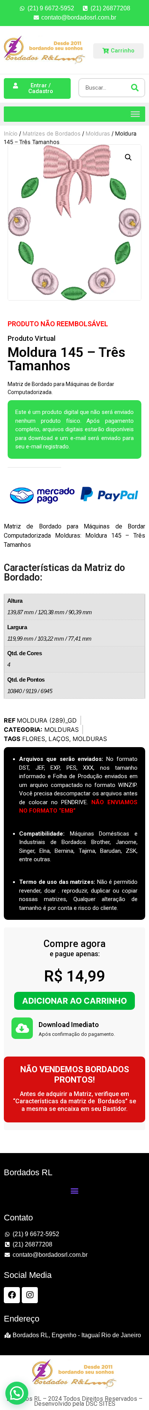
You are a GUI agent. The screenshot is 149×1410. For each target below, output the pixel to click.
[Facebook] (12, 1295)
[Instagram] (30, 1295)
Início (11, 133)
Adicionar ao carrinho (74, 1001)
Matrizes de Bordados (52, 133)
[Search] (134, 88)
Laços (59, 739)
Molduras (98, 133)
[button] (128, 157)
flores (33, 739)
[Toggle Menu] (135, 114)
